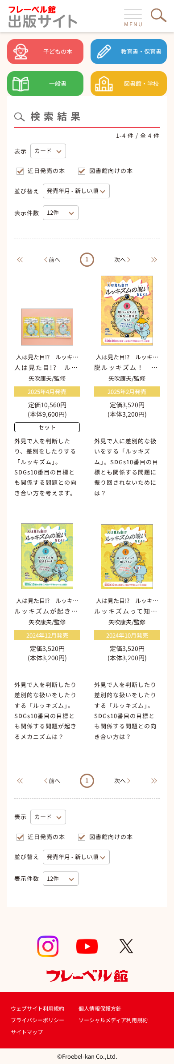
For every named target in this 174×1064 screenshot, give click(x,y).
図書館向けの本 (111, 170)
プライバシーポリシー (37, 1020)
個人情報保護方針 (100, 1008)
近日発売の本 (46, 170)
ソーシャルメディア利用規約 (113, 1020)
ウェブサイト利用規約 (37, 1008)
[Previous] (17, 259)
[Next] (156, 259)
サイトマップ (27, 1032)
